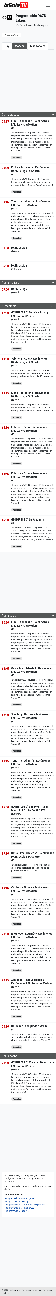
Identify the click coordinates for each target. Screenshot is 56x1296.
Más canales (37, 46)
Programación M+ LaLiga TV (20, 1198)
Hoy (7, 46)
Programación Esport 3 (17, 1210)
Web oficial (12, 35)
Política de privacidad (32, 1290)
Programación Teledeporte (19, 1201)
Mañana (20, 46)
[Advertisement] (28, 80)
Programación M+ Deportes (19, 1207)
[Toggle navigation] (48, 5)
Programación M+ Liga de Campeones (25, 1204)
